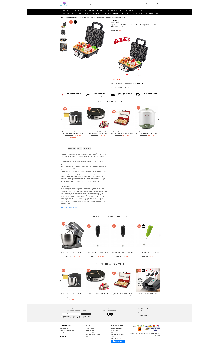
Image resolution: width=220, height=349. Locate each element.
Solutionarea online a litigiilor (93, 334)
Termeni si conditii (64, 328)
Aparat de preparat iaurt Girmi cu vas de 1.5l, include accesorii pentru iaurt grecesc (147, 132)
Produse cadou (148, 14)
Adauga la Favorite (117, 87)
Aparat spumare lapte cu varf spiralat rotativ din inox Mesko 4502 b (97, 253)
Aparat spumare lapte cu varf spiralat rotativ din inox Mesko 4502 (123, 253)
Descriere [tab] (63, 149)
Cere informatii (130, 87)
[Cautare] (115, 4)
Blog (156, 14)
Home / (62, 17)
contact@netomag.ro (144, 315)
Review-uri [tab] (87, 148)
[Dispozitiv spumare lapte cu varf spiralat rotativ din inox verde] (148, 235)
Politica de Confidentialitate (79, 318)
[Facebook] (108, 314)
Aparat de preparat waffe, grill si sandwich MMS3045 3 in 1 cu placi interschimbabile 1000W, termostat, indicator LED (148, 294)
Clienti (88, 325)
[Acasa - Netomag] (68, 4)
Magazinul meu (65, 325)
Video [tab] (79, 148)
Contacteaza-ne (119, 341)
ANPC (87, 336)
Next (63, 51)
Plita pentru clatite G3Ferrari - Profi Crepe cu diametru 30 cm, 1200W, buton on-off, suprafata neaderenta (98, 132)
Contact (62, 332)
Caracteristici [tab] (72, 148)
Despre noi (63, 336)
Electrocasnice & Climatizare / (73, 17)
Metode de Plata (90, 328)
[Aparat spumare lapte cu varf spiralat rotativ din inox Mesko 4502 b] (97, 235)
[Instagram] (111, 314)
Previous (63, 20)
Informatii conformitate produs (69, 207)
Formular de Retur (90, 332)
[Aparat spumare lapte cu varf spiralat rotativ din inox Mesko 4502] (122, 235)
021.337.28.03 (144, 313)
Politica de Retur (90, 330)
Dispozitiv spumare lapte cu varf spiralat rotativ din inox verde (148, 253)
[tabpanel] (88, 40)
